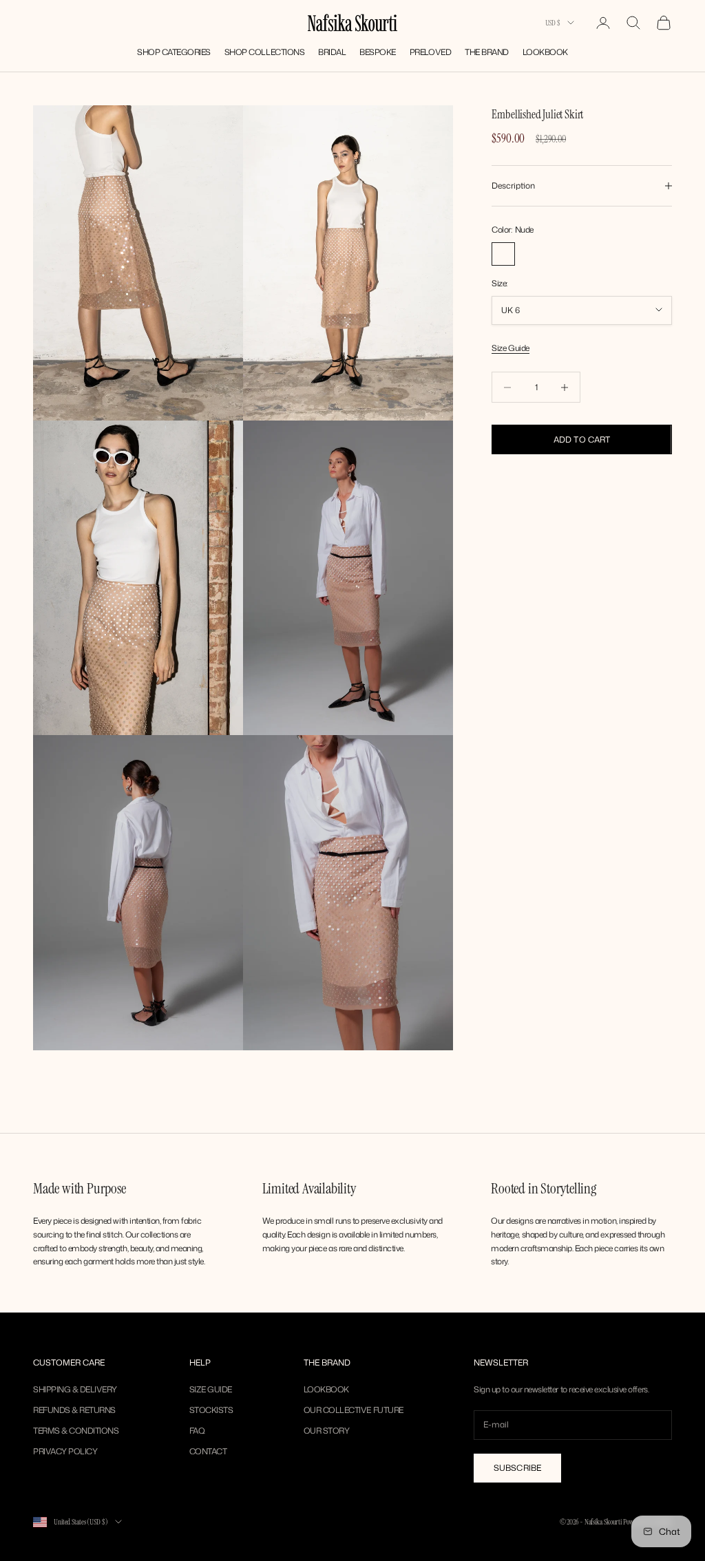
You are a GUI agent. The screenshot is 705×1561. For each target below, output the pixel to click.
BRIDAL (332, 52)
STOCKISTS (211, 1410)
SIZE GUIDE (210, 1389)
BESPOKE (377, 52)
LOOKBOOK (545, 52)
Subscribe (517, 1468)
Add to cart (582, 439)
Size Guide (510, 348)
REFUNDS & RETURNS (74, 1410)
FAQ (197, 1430)
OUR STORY (327, 1430)
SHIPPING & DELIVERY (75, 1389)
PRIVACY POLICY (65, 1451)
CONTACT (208, 1451)
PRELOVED (430, 52)
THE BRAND (487, 52)
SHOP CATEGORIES (174, 52)
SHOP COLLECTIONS (264, 52)
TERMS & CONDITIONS (75, 1430)
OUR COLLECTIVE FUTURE (353, 1410)
